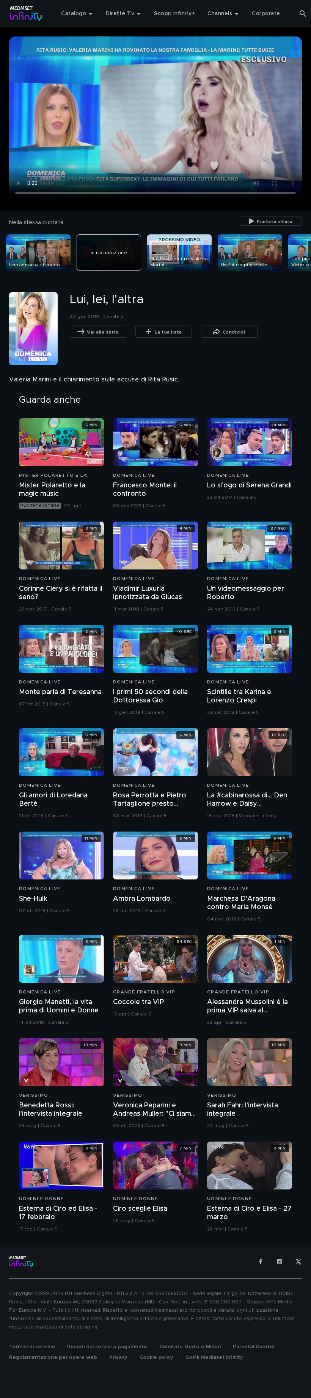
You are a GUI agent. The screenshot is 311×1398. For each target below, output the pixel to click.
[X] (298, 1261)
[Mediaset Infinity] (26, 13)
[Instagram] (279, 1261)
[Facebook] (260, 1261)
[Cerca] (303, 13)
